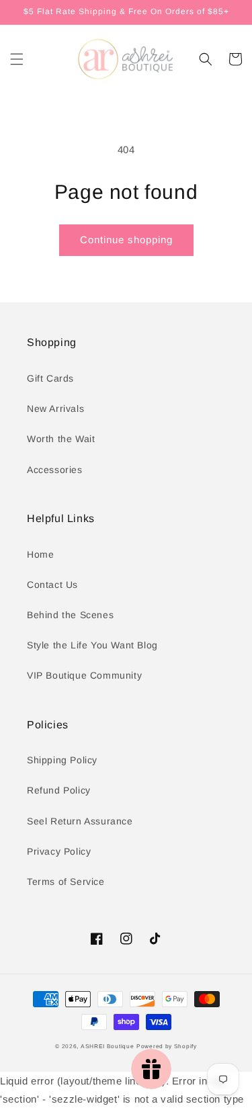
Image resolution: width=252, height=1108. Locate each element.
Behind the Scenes (70, 614)
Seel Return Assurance (80, 821)
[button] (17, 59)
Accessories (55, 469)
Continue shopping (126, 239)
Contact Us (52, 584)
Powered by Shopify (166, 1046)
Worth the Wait (61, 438)
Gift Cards (50, 378)
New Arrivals (55, 408)
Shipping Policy (62, 760)
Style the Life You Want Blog (92, 645)
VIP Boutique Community (84, 675)
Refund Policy (59, 790)
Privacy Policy (59, 851)
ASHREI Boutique (107, 1046)
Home (40, 554)
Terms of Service (66, 881)
